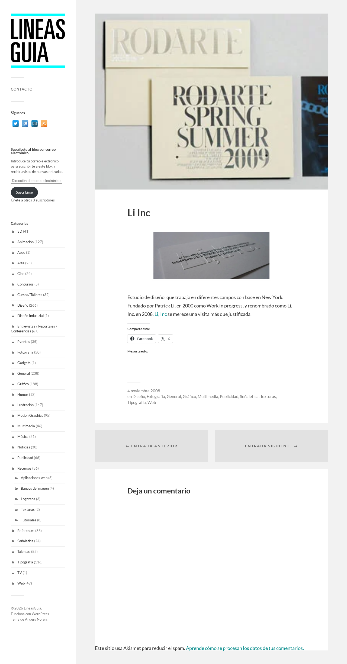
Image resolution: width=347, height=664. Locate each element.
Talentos (23, 551)
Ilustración (25, 405)
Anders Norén (36, 619)
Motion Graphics (30, 415)
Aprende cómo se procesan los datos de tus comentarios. (245, 648)
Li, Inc (161, 314)
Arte (20, 263)
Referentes (25, 530)
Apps (21, 252)
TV (19, 572)
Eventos (23, 341)
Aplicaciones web (34, 478)
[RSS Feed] (44, 123)
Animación (25, 242)
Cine (20, 273)
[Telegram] (25, 123)
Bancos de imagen (35, 488)
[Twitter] (15, 123)
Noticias (23, 447)
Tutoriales (28, 520)
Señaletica (25, 541)
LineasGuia (32, 608)
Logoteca (28, 499)
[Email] (34, 123)
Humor (22, 394)
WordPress (40, 614)
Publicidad (25, 458)
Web (21, 583)
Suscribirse (24, 192)
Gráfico (23, 384)
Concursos (25, 284)
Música (22, 436)
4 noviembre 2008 (143, 390)
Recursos (24, 468)
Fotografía (25, 352)
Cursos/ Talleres (29, 295)
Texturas (28, 509)
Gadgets (24, 363)
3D (19, 231)
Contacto (22, 89)
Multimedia (26, 426)
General (23, 373)
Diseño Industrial (30, 315)
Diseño (22, 305)
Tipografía (25, 562)
